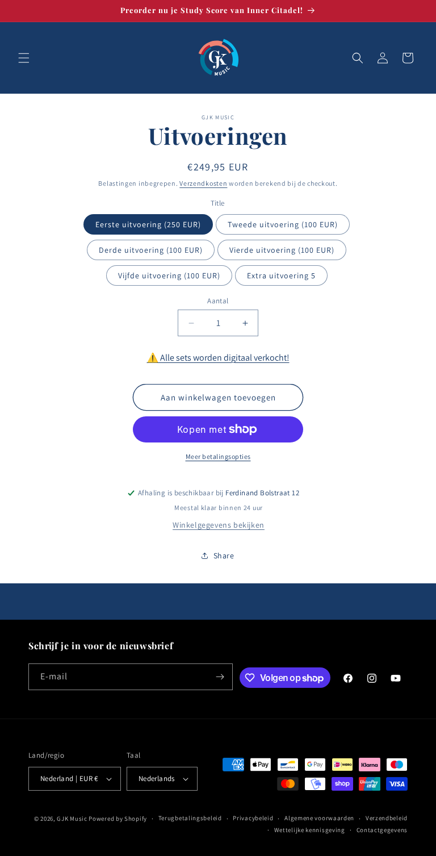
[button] (23, 57)
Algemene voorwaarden (319, 818)
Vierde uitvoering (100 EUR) (281, 250)
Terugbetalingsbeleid (190, 818)
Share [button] (223, 555)
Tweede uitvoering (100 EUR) (283, 224)
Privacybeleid (253, 818)
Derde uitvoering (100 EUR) (151, 250)
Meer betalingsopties (218, 456)
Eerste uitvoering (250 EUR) (148, 224)
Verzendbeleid (387, 818)
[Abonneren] (219, 676)
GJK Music (72, 818)
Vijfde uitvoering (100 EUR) (169, 275)
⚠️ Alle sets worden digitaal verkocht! (218, 358)
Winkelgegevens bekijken (219, 525)
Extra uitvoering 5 (281, 275)
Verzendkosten (203, 183)
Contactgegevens (382, 830)
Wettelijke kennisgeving (309, 830)
